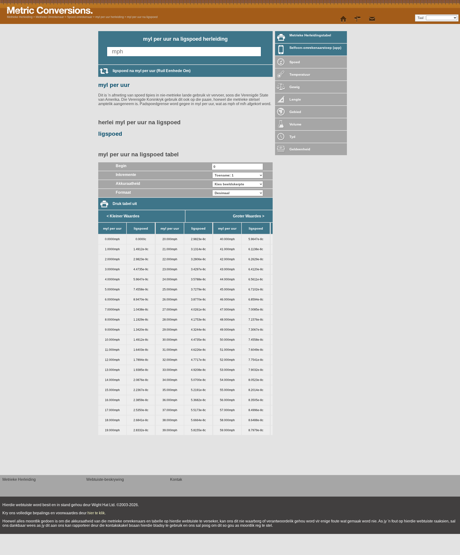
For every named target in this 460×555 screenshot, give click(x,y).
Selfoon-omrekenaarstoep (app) (315, 48)
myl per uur (114, 85)
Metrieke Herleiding (20, 17)
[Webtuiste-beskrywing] (357, 19)
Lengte (295, 99)
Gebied (295, 112)
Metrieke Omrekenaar (50, 17)
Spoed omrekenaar (79, 17)
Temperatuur (299, 74)
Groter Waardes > (248, 216)
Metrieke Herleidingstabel (310, 35)
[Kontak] (372, 19)
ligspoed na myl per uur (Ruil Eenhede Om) (151, 71)
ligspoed (110, 133)
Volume (295, 124)
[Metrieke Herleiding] (67, 10)
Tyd (292, 137)
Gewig (294, 87)
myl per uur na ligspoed (142, 17)
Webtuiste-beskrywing (105, 479)
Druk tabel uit (125, 204)
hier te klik (96, 513)
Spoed (294, 62)
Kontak (176, 479)
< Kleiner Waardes (123, 216)
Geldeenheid (299, 149)
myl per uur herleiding (109, 17)
